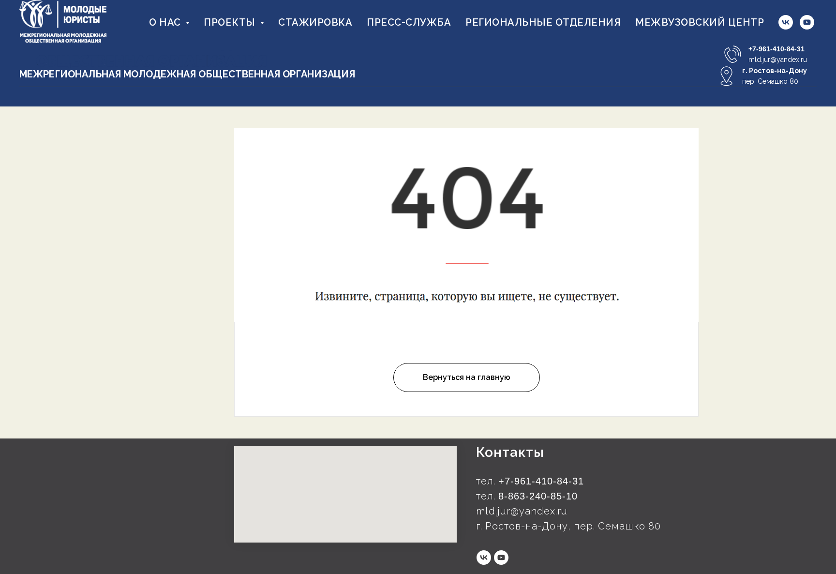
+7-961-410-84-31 (776, 49)
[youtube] (807, 22)
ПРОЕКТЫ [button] (231, 22)
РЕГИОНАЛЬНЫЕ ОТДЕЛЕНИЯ (543, 22)
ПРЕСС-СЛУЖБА (409, 22)
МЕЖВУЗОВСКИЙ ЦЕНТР (699, 22)
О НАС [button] (166, 22)
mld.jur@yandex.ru (777, 59)
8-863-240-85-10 (538, 496)
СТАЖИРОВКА (315, 22)
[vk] (785, 22)
